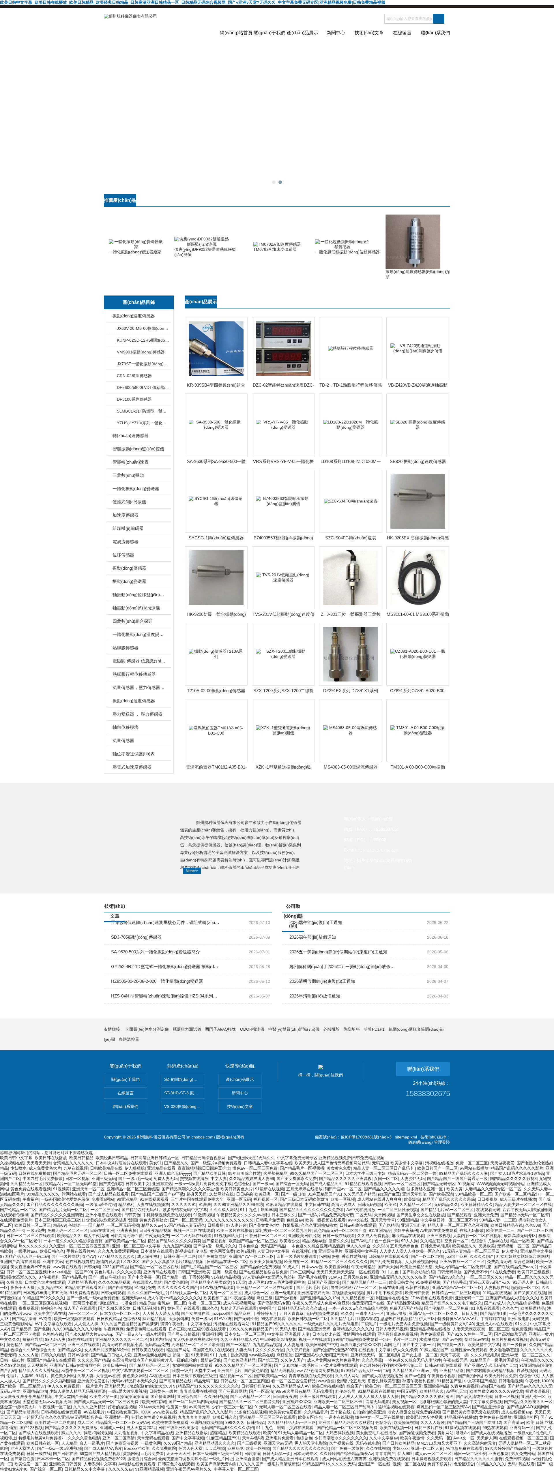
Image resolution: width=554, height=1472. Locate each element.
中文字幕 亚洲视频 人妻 (288, 1334)
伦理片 (12, 1375)
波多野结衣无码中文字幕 (185, 1209)
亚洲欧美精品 (436, 1386)
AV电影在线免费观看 (438, 1230)
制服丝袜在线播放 (392, 1298)
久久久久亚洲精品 (89, 1407)
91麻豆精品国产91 (324, 1194)
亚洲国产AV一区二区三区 (251, 1256)
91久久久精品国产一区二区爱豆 (243, 1365)
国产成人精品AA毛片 (103, 1448)
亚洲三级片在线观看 (318, 1396)
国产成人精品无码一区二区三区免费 (107, 1401)
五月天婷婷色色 (404, 1246)
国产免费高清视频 (122, 1443)
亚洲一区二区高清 (118, 1438)
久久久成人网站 (223, 1209)
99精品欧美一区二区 (473, 1194)
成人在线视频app (516, 1412)
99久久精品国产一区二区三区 (316, 1173)
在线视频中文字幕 (374, 1349)
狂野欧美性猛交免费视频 (153, 1417)
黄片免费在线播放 (495, 1417)
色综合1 (478, 1240)
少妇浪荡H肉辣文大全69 (149, 1386)
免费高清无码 (499, 1261)
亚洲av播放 (396, 1313)
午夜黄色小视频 (441, 1375)
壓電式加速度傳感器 (132, 767)
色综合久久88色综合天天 (32, 1349)
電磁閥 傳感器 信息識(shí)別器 (139, 660)
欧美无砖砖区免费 (500, 1375)
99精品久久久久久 (43, 1194)
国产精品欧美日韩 (209, 1173)
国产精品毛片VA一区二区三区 (447, 1209)
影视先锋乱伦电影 (191, 1251)
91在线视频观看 (154, 1199)
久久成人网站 (347, 1375)
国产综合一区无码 (292, 1183)
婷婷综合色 (51, 1308)
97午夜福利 (49, 1277)
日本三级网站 (302, 1272)
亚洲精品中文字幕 (536, 1251)
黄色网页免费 (222, 1251)
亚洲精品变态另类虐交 (210, 1282)
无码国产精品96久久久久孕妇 (227, 1427)
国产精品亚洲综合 (488, 1407)
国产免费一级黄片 (347, 1448)
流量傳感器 (123, 740)
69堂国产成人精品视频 (100, 1453)
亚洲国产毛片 (229, 1370)
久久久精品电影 (485, 1355)
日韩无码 (92, 1266)
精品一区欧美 (522, 1240)
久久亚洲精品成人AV (239, 1339)
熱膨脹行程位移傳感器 (134, 674)
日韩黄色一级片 (163, 1391)
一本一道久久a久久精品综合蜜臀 (73, 1240)
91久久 (346, 1313)
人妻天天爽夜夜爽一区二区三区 (481, 1329)
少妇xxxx (400, 1448)
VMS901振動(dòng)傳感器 (141, 352)
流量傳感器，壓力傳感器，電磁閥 (139, 687)
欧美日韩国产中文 (322, 1344)
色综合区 (242, 1183)
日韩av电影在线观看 (358, 1225)
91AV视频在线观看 (217, 1287)
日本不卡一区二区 (53, 1458)
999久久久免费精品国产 (251, 1329)
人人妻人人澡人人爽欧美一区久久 (409, 1251)
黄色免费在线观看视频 (30, 1189)
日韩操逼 (252, 1453)
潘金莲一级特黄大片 (18, 1407)
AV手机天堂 (456, 1391)
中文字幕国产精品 (480, 1381)
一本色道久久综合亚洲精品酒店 (315, 1246)
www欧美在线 (261, 1355)
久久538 (532, 1225)
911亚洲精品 (380, 1230)
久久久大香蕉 (129, 1272)
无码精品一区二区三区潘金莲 (197, 1344)
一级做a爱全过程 (100, 1204)
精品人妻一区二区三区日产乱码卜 (384, 1168)
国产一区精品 (238, 1344)
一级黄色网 (151, 1443)
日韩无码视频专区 (149, 1308)
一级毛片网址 (221, 1458)
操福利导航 (33, 1339)
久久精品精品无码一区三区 (291, 1422)
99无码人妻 (285, 1329)
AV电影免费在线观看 (464, 1448)
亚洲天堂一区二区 (88, 1189)
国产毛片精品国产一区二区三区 (209, 1266)
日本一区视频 (77, 1178)
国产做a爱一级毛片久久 (214, 1246)
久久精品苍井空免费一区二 (444, 1240)
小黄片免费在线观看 (339, 1365)
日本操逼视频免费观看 (431, 1458)
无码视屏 (540, 1318)
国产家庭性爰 (22, 1458)
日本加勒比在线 (326, 1334)
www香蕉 (326, 1381)
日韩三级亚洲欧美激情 (178, 1427)
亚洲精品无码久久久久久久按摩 (398, 1277)
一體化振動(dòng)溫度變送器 (139, 634)
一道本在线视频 (339, 1417)
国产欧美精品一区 (270, 1375)
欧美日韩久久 (52, 1251)
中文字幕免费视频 (485, 1401)
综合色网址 (524, 1261)
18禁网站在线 (221, 1194)
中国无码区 (407, 1391)
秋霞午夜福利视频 (418, 1381)
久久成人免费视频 (373, 1235)
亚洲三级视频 (438, 1235)
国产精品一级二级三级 (45, 1344)
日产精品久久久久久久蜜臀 (478, 1458)
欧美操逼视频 (406, 1422)
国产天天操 (388, 1266)
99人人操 (409, 1240)
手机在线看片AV (81, 1251)
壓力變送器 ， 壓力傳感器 (137, 713)
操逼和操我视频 (98, 1432)
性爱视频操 (527, 1370)
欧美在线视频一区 (396, 1427)
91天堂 (239, 1282)
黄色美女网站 (63, 1375)
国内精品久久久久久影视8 (513, 1178)
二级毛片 (369, 1324)
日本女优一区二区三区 (120, 1313)
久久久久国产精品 (94, 1360)
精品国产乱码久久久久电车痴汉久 (451, 1303)
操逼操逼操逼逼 (134, 1396)
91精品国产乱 (449, 1381)
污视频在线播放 (439, 1163)
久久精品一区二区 (415, 1204)
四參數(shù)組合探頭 (133, 621)
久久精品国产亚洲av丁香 (414, 1370)
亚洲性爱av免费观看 (469, 1349)
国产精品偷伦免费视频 (260, 1266)
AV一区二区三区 (83, 1313)
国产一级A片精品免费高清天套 (325, 1215)
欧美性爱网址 (337, 1266)
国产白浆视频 (120, 1287)
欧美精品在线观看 (245, 1432)
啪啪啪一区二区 (525, 1287)
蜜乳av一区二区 (172, 1303)
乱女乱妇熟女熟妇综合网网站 (522, 1256)
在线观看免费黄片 (16, 1220)
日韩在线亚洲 (102, 1230)
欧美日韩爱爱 (417, 1292)
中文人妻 (219, 1178)
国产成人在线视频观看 (38, 1432)
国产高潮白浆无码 (510, 1334)
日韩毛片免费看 (270, 1220)
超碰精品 (218, 1432)
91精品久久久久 (490, 1464)
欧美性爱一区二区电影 (55, 1422)
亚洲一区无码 (239, 1199)
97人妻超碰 (236, 1225)
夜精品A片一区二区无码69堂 (71, 1183)
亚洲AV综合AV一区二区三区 (457, 1287)
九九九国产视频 (177, 1246)
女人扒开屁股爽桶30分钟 (195, 1339)
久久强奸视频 (298, 1349)
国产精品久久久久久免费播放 (71, 1427)
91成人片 (290, 1266)
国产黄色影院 (111, 1183)
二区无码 (363, 1215)
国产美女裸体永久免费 (296, 1178)
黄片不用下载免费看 (384, 1292)
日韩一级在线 (39, 1453)
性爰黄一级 (176, 1407)
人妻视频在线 (496, 1287)
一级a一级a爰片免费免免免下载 (203, 1183)
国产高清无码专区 (274, 1303)
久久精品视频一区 (357, 1298)
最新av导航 (211, 1360)
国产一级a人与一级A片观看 (140, 1334)
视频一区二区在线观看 (194, 1230)
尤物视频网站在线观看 (192, 1365)
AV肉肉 (45, 1318)
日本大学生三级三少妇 (365, 1173)
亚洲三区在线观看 (84, 1344)
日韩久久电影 (53, 1355)
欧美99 (269, 1432)
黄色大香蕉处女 (153, 1220)
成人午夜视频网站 (239, 1303)
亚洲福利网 (212, 1334)
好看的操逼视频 (122, 1407)
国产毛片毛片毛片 (312, 1287)
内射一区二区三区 (225, 1292)
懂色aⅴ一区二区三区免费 (255, 1168)
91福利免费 (144, 1287)
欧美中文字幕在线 (50, 1313)
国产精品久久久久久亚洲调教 (345, 1178)
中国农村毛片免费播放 (43, 1178)
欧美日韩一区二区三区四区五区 (393, 1386)
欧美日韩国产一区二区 (437, 1168)
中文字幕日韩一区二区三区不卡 (448, 1220)
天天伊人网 (487, 1438)
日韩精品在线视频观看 (388, 1256)
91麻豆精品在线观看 (283, 1204)
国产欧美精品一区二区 (125, 1240)
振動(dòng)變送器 (129, 581)
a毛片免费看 (152, 1453)
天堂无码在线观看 (153, 1438)
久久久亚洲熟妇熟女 (319, 1225)
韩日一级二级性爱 (470, 1453)
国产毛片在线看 (312, 1277)
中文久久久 (10, 1339)
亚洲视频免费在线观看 (389, 1458)
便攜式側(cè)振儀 (129, 501)
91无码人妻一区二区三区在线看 (283, 1407)
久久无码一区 (439, 1438)
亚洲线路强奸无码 (313, 1292)
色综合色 (304, 1438)
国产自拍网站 (470, 1375)
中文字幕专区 (199, 1324)
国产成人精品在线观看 (108, 1194)
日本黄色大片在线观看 (45, 1282)
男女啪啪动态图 (504, 1349)
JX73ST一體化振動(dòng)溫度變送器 (143, 364)
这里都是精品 (275, 1173)
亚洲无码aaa (133, 1298)
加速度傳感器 (125, 515)
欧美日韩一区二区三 (32, 1225)
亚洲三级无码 (104, 1178)
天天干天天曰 (178, 1453)
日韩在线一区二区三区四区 (244, 1381)
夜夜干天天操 (22, 1287)
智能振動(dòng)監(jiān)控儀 (138, 448)
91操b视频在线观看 (462, 1427)
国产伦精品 (389, 1225)
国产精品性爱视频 (403, 1303)
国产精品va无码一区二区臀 (524, 1215)
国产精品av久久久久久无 (530, 1386)
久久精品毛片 (342, 1318)
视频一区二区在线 (409, 1464)
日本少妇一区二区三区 (244, 1334)
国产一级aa (262, 1183)
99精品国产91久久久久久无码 (329, 1464)
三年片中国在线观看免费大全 (197, 1199)
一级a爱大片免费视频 (127, 1391)
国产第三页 (268, 1360)
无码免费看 (323, 1391)
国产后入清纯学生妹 (474, 1396)
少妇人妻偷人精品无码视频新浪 (77, 1391)
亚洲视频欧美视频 (207, 1422)
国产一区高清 (261, 1391)
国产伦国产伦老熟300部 (334, 1349)
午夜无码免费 (157, 1235)
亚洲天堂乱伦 (414, 1194)
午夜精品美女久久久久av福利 (242, 1215)
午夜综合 (117, 1277)
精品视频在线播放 (461, 1417)
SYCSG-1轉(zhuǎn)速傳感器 (216, 537)
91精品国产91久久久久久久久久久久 (206, 1386)
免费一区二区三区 (472, 1163)
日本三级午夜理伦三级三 (195, 1375)
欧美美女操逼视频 (266, 1261)
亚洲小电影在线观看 (103, 1215)
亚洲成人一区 (112, 1427)
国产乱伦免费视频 (386, 1261)
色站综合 (383, 1422)
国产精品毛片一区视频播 (302, 1168)
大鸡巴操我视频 (339, 1432)
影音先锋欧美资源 (384, 1381)
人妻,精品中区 (49, 1287)
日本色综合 (248, 1246)
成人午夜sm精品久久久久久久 (174, 1298)
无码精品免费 (157, 1344)
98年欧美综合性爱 (244, 1173)
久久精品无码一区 (26, 1183)
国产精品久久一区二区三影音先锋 (249, 1401)
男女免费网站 (523, 1453)
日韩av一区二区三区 (402, 1183)
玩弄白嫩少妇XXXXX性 (361, 1344)
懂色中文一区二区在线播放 (379, 1417)
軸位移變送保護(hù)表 (134, 753)
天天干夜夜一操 (454, 1355)
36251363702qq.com (379, 850)
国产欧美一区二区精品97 (517, 1194)
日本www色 (312, 1266)
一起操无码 (33, 1417)
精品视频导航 (314, 1240)
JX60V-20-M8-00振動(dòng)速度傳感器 (143, 328)
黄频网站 (445, 1432)
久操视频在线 (12, 1163)
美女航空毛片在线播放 (376, 1432)
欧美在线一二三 (500, 1230)
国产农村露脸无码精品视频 (490, 1370)
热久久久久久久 (32, 1246)
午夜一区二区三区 (204, 1303)
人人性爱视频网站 (421, 1261)
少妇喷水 (18, 1168)
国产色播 (42, 1329)
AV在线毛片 (94, 1412)
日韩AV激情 (78, 1355)
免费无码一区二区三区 (67, 1230)
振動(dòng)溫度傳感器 (134, 700)
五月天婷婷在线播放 (304, 1189)
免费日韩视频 (517, 1458)
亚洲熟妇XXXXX (296, 1401)
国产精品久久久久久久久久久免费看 (311, 1209)
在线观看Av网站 (147, 1282)
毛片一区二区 (405, 1339)
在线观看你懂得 (14, 1215)
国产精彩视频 (214, 1240)
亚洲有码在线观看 (159, 1272)
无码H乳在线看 (521, 1464)
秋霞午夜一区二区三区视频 (85, 1370)
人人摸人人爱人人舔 (161, 1313)
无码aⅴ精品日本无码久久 (134, 1381)
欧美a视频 (245, 1251)
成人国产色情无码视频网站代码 (341, 1163)
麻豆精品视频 (154, 1318)
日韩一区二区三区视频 (26, 1272)
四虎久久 (210, 1308)
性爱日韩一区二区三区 (265, 1235)
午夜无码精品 (363, 1266)
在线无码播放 (472, 1230)
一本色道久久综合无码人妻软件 (412, 1360)
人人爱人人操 (86, 1324)
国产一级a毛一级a (134, 1178)
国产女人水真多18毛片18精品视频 (173, 1261)
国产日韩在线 (65, 1453)
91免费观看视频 (84, 1292)
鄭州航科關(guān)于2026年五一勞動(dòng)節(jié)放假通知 (343, 966)
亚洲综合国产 (189, 1396)
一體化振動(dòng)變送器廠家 (135, 252)
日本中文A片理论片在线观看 (121, 1163)
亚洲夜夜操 (127, 1230)
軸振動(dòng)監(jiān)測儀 (136, 607)
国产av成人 (494, 1303)
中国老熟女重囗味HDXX (128, 1412)
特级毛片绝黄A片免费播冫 (41, 1438)
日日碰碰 (244, 1194)
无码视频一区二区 (513, 1246)
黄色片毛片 (104, 1272)
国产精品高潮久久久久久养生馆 (190, 1189)
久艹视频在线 (341, 1443)
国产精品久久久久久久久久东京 (300, 1448)
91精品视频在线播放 (376, 1391)
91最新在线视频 (269, 1189)
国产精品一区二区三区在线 (154, 1266)
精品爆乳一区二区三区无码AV (122, 1422)
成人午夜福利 (96, 1235)
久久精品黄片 (316, 1412)
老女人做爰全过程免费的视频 (414, 1412)
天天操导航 (179, 1318)
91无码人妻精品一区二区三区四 (470, 1251)
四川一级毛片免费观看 (296, 1256)
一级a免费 (36, 1230)
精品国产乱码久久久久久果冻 (448, 1199)
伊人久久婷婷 (405, 1349)
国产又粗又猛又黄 (114, 1308)
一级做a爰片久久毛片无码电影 (331, 1324)
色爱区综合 (464, 1464)
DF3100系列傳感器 (134, 399)
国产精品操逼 (24, 1318)
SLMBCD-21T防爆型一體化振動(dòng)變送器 (143, 411)
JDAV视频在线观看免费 (432, 1298)
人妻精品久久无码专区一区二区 (493, 1189)
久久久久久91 (183, 1204)
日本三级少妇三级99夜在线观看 (198, 1329)
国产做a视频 (286, 1298)
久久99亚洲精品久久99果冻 (238, 1204)
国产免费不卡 (476, 1272)
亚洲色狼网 (499, 1453)
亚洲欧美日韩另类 (304, 1235)
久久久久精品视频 (114, 1282)
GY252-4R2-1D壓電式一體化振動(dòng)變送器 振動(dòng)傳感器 (165, 966)
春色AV (88, 1256)
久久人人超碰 (432, 1422)
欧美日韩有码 (154, 1401)
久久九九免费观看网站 (118, 1251)
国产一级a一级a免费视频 (59, 1448)
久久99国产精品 (177, 1443)
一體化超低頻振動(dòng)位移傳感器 (347, 252)
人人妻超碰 (293, 1344)
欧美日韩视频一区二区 (308, 1318)
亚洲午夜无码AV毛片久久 (189, 1469)
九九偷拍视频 (126, 1432)
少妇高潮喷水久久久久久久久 (341, 1438)
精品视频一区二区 (235, 1375)
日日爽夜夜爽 (285, 1396)
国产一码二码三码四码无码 (193, 1401)
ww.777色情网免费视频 (318, 1370)
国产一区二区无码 (186, 1220)
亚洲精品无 (114, 1386)
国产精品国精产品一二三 (364, 1282)
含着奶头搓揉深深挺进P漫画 (111, 1220)
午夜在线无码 (455, 1360)
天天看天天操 (39, 1163)
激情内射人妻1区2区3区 (117, 1261)
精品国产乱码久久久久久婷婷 (173, 1240)
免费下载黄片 (439, 1464)
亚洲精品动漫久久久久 (214, 1443)
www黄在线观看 (67, 1266)
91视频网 (466, 1183)
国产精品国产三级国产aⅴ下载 (157, 1194)
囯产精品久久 (176, 1163)
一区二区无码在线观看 (191, 1235)
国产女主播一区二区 (419, 1355)
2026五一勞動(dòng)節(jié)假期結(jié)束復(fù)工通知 (338, 951)
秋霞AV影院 (367, 1318)
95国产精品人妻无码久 (184, 1225)
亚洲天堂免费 (486, 1215)
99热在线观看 (273, 1318)
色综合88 (131, 1318)
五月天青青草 (383, 1220)
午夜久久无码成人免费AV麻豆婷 (321, 1303)
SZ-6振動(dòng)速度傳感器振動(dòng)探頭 (184, 1079)
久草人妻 (85, 1375)
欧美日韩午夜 (115, 1365)
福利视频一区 (265, 1199)
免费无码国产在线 (368, 1303)
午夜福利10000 (539, 1381)
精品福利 (126, 1204)
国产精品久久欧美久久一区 (528, 1401)
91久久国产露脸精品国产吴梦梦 (129, 1324)
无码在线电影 (368, 1443)
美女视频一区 (404, 1401)
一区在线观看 (367, 1272)
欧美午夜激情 (412, 1438)
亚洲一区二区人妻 (427, 1448)
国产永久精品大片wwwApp (89, 1334)
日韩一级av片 (12, 1360)
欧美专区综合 (310, 1417)
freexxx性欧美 (136, 1448)
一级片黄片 (92, 1386)
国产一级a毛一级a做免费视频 (92, 1298)
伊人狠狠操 (135, 1168)
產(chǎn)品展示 (302, 32)
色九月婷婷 (370, 1365)
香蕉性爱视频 (354, 1256)
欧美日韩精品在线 (507, 1225)
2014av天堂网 (151, 1407)
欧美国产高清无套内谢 (216, 1464)
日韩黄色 (132, 1215)
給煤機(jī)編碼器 (128, 528)
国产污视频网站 (232, 1391)
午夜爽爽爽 (114, 1329)
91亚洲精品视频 (149, 1469)
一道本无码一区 (369, 1313)
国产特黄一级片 (451, 1344)
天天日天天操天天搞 (335, 1272)
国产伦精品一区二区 (18, 1209)
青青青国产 (385, 1453)
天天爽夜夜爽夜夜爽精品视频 (26, 1396)
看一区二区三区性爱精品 (293, 1381)
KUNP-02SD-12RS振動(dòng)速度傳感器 (143, 340)
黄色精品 (14, 1344)
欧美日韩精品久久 (477, 1204)
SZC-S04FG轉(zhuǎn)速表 (350, 537)
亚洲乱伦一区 (533, 1396)
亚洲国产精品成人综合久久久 (512, 1298)
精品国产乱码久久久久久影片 (517, 1168)
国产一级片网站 (65, 1256)
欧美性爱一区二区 (30, 1464)
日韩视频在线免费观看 (61, 1412)
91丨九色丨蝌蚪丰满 (258, 1209)
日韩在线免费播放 (34, 1173)
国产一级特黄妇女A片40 (452, 1324)
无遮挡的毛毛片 (82, 1282)
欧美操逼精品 (533, 1308)
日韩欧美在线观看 (148, 1349)
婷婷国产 (267, 1308)
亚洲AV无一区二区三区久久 (434, 1313)
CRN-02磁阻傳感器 (134, 375)
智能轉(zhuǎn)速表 (131, 462)
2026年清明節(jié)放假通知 (314, 995)
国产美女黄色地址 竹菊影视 (274, 1225)
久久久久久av (120, 1469)
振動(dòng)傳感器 (129, 568)
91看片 (42, 1375)
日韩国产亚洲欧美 (194, 1272)
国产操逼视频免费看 (417, 1432)
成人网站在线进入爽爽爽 (379, 1199)
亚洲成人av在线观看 (494, 1324)
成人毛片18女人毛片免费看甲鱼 (276, 1282)
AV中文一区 (463, 1438)
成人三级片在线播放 (518, 1199)
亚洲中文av (53, 1261)
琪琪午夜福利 (172, 1324)
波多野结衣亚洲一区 (425, 1189)
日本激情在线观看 (157, 1251)
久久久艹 (510, 1308)
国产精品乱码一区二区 (149, 1365)
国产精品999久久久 (446, 1277)
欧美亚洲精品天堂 (416, 1266)
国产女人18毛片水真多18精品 (517, 1173)
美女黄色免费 (339, 1168)
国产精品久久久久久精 (384, 1189)
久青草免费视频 (464, 1386)
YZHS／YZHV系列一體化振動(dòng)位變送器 (143, 423)
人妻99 (27, 1375)
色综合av (295, 1220)
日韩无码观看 (113, 1292)
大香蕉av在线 (108, 1375)
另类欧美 (487, 1246)
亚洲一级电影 (283, 1292)
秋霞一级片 (182, 1370)
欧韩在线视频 (417, 1287)
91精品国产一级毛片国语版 (494, 1360)
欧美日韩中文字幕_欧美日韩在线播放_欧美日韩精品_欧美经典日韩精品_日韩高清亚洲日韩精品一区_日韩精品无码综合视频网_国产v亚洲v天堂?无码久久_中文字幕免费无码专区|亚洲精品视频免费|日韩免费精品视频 (192, 2)
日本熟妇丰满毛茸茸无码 (45, 1292)
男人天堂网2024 (141, 1427)
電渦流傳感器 (125, 541)
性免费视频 (522, 1329)
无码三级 (380, 1163)
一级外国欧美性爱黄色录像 (65, 1199)
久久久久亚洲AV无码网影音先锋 (73, 1417)
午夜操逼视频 (242, 1298)
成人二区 (85, 1422)
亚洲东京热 (162, 1183)
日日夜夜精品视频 (155, 1230)
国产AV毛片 (361, 1240)
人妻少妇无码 (412, 1178)
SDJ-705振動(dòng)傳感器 (136, 937)
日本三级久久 (284, 1215)
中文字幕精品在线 (157, 1432)
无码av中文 (10, 1391)
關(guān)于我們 (269, 32)
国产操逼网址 (163, 1396)
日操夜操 (215, 1225)
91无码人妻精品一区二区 (300, 1432)
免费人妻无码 (166, 1178)
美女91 (155, 1163)
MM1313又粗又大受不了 (439, 1443)
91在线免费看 (502, 1272)
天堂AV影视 (252, 1438)
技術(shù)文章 (369, 32)
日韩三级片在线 (428, 1427)
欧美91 (390, 1204)
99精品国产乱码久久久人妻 (463, 1173)
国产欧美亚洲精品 (239, 1360)
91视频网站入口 (228, 1235)
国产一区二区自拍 (427, 1256)
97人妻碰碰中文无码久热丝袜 (268, 1277)
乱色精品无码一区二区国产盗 (340, 1230)
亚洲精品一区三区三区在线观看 (267, 1417)
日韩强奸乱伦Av (255, 1386)
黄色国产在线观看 (183, 1308)
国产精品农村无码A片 (140, 1209)
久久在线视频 (378, 1448)
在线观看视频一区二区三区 (523, 1438)
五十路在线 (340, 1412)
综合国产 (355, 1386)
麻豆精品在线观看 (408, 1235)
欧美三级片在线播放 (234, 1230)
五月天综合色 (355, 1277)
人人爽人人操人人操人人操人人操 (368, 1396)
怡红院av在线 (477, 1339)
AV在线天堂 (159, 1375)
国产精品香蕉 (455, 1282)
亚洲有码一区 (522, 1427)
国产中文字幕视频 (188, 1438)
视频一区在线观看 (315, 1339)
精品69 (59, 1225)
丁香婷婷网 (199, 1277)
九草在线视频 (75, 1168)
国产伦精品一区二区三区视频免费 (347, 1427)
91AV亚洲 (223, 1318)
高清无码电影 (378, 1401)
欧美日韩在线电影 (328, 1386)
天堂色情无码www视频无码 (47, 1401)
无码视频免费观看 (322, 1313)
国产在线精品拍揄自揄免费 (263, 1272)
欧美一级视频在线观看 (325, 1220)
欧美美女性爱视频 (285, 1412)
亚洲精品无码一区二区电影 (375, 1355)
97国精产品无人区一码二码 (24, 1256)
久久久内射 (28, 1355)
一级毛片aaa (26, 1251)
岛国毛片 (392, 1344)
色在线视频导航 (79, 1261)
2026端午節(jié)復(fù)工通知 (315, 922)
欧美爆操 (412, 1199)
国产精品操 (21, 1329)
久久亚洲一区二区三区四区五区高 (79, 1246)
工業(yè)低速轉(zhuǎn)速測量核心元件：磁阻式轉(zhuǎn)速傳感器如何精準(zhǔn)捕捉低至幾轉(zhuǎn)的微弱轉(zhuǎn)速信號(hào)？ (165, 922)
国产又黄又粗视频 (530, 1292)
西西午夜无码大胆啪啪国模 (527, 1209)
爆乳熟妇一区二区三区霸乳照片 (283, 1230)
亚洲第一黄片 (541, 1334)
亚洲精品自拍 (35, 1391)
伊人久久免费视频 (63, 1386)
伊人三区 (427, 1318)
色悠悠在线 (53, 1334)
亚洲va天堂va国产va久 (489, 1282)
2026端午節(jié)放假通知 (312, 937)
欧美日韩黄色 (401, 1282)
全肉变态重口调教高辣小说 (182, 1458)
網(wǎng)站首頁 (236, 32)
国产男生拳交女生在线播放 (420, 1215)
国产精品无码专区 (439, 1183)
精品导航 (147, 1303)
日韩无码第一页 (277, 1453)
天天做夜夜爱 (502, 1163)
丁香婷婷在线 (493, 1318)
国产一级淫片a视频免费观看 (216, 1163)
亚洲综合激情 (247, 1458)
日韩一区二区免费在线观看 (128, 1173)
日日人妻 (470, 1313)
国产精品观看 (459, 1215)
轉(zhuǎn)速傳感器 (131, 435)
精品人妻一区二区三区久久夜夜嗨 (458, 1225)
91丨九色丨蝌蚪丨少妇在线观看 (285, 1427)
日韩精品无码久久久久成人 (302, 1308)
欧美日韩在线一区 (43, 1443)
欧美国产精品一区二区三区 (253, 1240)
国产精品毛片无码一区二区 (77, 1173)
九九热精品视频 (267, 1344)
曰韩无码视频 (370, 1204)
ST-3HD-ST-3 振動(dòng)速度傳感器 (184, 1093)
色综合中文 (529, 1375)
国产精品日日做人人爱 (111, 1355)
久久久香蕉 (372, 1360)
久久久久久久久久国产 (178, 1287)
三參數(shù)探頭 (128, 475)
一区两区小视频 (83, 1303)
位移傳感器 (123, 554)
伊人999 (405, 1453)
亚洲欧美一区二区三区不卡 (338, 1401)
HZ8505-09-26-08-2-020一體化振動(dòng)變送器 (157, 981)
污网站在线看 (74, 1194)
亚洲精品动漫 (451, 1370)
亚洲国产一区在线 (374, 1464)
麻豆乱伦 (284, 1355)
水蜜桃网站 (429, 1339)
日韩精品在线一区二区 (227, 1261)
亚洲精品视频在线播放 (430, 1329)
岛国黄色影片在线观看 (213, 1349)
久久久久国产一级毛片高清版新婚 (269, 1464)
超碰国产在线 (493, 1386)
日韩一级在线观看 (339, 1235)
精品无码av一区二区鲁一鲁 (412, 1173)
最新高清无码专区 (520, 1235)
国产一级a (97, 1277)
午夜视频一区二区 (55, 1407)
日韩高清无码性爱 (126, 1235)
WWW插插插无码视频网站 (500, 1183)
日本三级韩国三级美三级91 (59, 1220)
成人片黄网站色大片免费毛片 (333, 1360)
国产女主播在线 (195, 1313)
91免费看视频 (427, 1282)
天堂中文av (204, 1370)
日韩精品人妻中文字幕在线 (268, 1163)
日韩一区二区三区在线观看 (30, 1235)
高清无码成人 (343, 1204)
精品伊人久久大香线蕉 (38, 1370)
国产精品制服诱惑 (22, 1412)
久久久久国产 (482, 1256)
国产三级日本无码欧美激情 (304, 1199)
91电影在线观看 (485, 1308)
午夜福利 (31, 1199)
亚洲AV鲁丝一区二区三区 (462, 1261)
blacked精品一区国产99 (70, 1272)
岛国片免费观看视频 (509, 1339)
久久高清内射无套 (480, 1443)
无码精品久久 (446, 1204)
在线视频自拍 (304, 1251)
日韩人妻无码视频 (391, 1329)
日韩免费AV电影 (435, 1246)
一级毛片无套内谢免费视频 (403, 1324)
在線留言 (402, 32)
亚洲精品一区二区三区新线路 (133, 1189)
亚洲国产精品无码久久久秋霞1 (345, 1422)
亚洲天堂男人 (22, 1448)
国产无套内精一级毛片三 (296, 1365)
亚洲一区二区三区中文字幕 (136, 1246)
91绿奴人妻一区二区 (188, 1292)
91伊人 (334, 1277)
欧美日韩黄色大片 (236, 1189)
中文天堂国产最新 (71, 1396)
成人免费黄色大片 (45, 1168)
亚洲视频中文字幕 (361, 1251)
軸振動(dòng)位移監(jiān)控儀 (139, 594)
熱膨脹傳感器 (125, 647)
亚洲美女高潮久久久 (18, 1277)
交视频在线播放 (194, 1178)
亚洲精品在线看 (161, 1168)
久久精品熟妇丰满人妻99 (251, 1178)
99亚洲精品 (127, 1199)
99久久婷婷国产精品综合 (507, 1448)
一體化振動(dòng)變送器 (136, 488)
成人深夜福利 (149, 1256)
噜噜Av (462, 1432)
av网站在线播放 (474, 1168)
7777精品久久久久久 (116, 1256)
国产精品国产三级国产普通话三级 (457, 1178)
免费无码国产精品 (406, 1308)
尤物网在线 (498, 1240)
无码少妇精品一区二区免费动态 (463, 1266)
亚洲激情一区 (117, 1417)
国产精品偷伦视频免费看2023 (98, 1458)
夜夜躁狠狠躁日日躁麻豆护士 (204, 1168)
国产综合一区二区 (46, 1469)
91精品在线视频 (496, 1292)
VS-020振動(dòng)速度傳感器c (184, 1106)
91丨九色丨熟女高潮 (228, 1355)
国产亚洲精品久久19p (319, 1298)
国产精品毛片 (74, 1277)
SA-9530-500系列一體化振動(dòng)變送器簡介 (155, 951)
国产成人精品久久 (326, 1183)
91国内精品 (160, 1339)
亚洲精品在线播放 (191, 1432)
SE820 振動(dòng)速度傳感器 (418, 461)
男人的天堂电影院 (311, 1443)
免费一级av (201, 1318)
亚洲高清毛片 (330, 1251)
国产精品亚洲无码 (314, 1329)
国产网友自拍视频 (183, 1334)
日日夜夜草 (487, 1199)
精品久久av (151, 1225)
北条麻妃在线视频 (251, 1412)
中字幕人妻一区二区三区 (236, 1469)
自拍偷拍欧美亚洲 (369, 1412)
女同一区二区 (386, 1178)
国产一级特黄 (514, 1344)
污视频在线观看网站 (231, 1324)
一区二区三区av (105, 1209)
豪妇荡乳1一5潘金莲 (118, 1303)
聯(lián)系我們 (435, 32)
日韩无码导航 (449, 1272)
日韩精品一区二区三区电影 (456, 1292)
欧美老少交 (290, 1240)
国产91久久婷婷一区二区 (469, 1334)
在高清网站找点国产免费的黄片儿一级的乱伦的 (155, 1360)
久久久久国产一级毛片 (148, 1292)
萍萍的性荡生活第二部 (402, 1365)
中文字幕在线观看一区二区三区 (141, 1370)
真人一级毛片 (92, 1443)
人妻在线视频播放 (153, 1204)
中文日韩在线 (317, 1204)
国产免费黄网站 (212, 1256)
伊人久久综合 (358, 1246)
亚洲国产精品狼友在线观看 (51, 1360)
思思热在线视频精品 (398, 1318)
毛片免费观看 (432, 1334)
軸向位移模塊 (125, 727)
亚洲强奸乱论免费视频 (397, 1334)
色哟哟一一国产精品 (86, 1225)
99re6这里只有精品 (293, 1391)
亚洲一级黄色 (225, 1272)
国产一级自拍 (293, 1194)
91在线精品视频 (225, 1277)
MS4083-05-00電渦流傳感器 (351, 767)
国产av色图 (452, 1339)
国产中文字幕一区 (144, 1277)
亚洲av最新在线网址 (152, 1355)
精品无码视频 (282, 1370)
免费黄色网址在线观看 (146, 1329)
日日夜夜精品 (109, 1318)
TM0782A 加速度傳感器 (274, 249)
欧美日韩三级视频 (533, 1272)
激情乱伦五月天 (351, 1381)
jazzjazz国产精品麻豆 (231, 1313)
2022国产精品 (115, 1266)
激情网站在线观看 (359, 1334)
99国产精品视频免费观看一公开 (361, 1339)
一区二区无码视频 (123, 1225)
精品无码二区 (206, 1381)
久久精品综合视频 (523, 1303)
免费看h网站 (103, 1199)
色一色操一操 (387, 1240)
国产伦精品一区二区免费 (446, 1308)
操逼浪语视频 (537, 1391)
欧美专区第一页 (103, 1396)
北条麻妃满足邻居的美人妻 (443, 1401)
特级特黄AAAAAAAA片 (457, 1318)
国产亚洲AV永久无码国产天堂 (321, 1355)
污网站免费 (329, 1256)
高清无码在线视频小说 (122, 1344)
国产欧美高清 (441, 1194)
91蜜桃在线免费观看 (169, 1422)
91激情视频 (203, 1215)
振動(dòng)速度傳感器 (134, 315)
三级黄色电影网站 (16, 1324)
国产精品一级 (174, 1277)
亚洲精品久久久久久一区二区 (121, 1339)
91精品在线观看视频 (363, 1183)
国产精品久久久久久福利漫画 (49, 1381)
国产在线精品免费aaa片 (515, 1266)
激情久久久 (339, 1240)
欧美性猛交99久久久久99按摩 (496, 1391)
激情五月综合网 (142, 1458)
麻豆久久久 (71, 1432)
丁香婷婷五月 (265, 1313)
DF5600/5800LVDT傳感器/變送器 (143, 387)
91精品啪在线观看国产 (85, 1287)
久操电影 (14, 1282)
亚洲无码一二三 (469, 1298)
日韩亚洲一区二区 (180, 1256)
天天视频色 (37, 1365)
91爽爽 (205, 1204)
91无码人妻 (523, 1282)
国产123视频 (31, 1427)
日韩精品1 (256, 1422)
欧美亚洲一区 (266, 1194)
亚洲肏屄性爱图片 (93, 1381)
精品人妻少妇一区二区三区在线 (523, 1204)
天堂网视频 (384, 1215)
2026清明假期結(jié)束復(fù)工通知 (322, 981)
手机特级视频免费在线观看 (167, 1215)
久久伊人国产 (292, 1360)
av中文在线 (358, 1220)
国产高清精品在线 (175, 1381)
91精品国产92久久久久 (43, 1298)
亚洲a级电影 (518, 1318)
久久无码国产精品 (359, 1194)
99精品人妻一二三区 (497, 1220)
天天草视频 (215, 1448)
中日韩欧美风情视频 (278, 1339)
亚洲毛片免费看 (279, 1438)
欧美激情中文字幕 (406, 1163)
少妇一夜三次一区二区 (232, 1407)
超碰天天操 (196, 1194)
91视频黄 (61, 1189)
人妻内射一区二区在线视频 (477, 1235)
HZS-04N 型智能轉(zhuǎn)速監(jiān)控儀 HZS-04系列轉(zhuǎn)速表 (165, 995)
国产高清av (514, 1422)
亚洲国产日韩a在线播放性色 (75, 1365)
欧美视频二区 (215, 1298)
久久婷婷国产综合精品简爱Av (346, 1453)
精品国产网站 (178, 1349)
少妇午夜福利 (406, 1230)
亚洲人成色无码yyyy (173, 1173)
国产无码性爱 (246, 1318)
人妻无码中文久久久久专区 (259, 1349)
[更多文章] (260, 909)
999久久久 (234, 1422)
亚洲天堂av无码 (278, 1443)
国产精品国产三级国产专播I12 (474, 1422)
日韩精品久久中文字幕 (85, 1469)
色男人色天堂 (190, 1448)
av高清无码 (199, 1407)
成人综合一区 (256, 1292)
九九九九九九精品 (194, 1417)
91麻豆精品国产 (434, 1349)
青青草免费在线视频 (198, 1391)
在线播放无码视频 (348, 1292)
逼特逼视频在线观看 (396, 1407)
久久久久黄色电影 (84, 1438)
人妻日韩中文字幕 (273, 1251)
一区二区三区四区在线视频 (42, 1303)
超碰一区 (181, 1355)
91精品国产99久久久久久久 (277, 1324)
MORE (438, 203)
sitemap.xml (406, 1137)
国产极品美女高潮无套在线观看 (470, 1412)
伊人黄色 (510, 1251)
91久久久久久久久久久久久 (229, 1220)
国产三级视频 (249, 1443)
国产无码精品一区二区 (250, 1396)
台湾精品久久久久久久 (73, 1163)
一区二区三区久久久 (484, 1277)
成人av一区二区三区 (433, 1453)
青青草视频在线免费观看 (311, 1375)
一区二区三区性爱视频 (398, 1209)
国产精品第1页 (493, 1313)
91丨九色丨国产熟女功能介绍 (408, 1272)
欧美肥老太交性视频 (424, 1417)
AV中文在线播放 (360, 1209)
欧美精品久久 (69, 1235)
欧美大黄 (454, 1189)
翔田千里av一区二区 (343, 1189)
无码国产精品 (273, 1246)
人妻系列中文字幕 (100, 1464)
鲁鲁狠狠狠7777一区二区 (354, 1287)
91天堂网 (199, 1355)
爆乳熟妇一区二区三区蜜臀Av (443, 1407)
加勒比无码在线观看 (238, 1308)
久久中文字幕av (383, 1438)
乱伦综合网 (345, 1391)
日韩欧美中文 (138, 1183)
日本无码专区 (305, 1453)
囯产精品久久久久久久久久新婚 (55, 1204)
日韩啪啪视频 (511, 1381)
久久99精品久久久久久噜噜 (76, 1329)
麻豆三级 (265, 1298)
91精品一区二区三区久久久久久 (339, 1261)
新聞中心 (336, 32)
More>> (192, 871)
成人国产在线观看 (79, 1308)
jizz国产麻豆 (389, 1194)
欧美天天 (303, 1163)
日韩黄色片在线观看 (176, 1464)
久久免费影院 (164, 1448)
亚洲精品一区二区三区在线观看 (265, 1287)
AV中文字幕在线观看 (53, 1324)
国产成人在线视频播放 (382, 1375)
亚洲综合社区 (526, 1417)
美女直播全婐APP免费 (30, 1266)
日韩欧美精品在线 (106, 1168)
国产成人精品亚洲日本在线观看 (291, 1458)
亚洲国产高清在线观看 (20, 1261)
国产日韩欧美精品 (398, 1443)
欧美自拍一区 (296, 1261)
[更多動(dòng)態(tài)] (438, 909)
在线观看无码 (488, 1209)
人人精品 (69, 1443)
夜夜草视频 (28, 1308)
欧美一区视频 (343, 1199)
